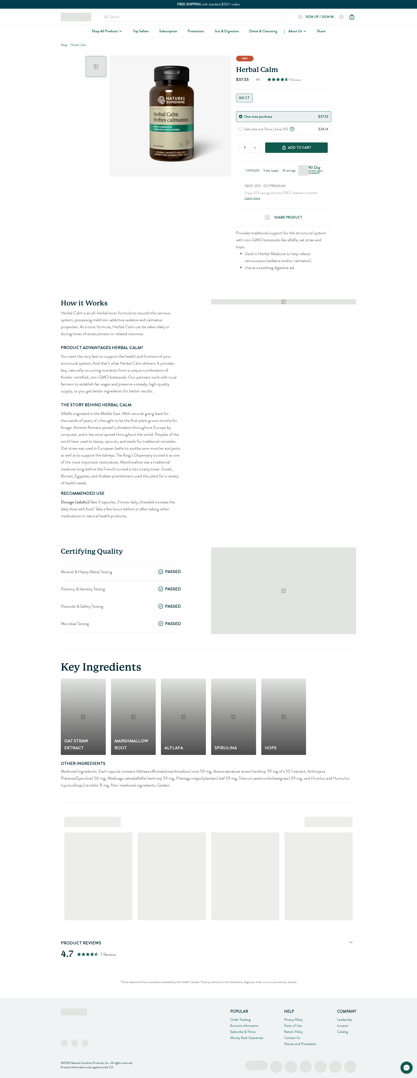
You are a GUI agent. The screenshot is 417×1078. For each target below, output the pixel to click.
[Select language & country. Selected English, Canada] (341, 17)
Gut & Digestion (227, 31)
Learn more (252, 198)
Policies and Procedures (300, 1043)
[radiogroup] (283, 98)
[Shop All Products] (120, 31)
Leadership (344, 1019)
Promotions (196, 31)
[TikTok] (85, 1043)
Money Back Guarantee (246, 1037)
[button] (406, 1068)
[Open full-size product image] (170, 116)
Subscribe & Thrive (243, 1031)
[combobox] (255, 147)
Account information (244, 1025)
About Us (295, 31)
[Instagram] (74, 1043)
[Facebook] (64, 1043)
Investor (343, 1025)
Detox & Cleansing (263, 31)
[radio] (240, 116)
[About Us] (304, 31)
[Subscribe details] (292, 128)
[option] (96, 67)
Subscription (168, 31)
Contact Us (292, 1037)
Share (321, 31)
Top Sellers (141, 31)
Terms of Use (293, 1025)
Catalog (342, 1031)
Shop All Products (105, 31)
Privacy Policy (293, 1019)
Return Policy (293, 1031)
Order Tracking (240, 1019)
